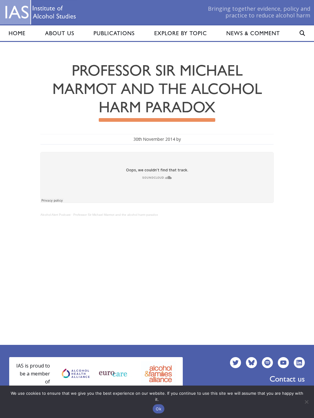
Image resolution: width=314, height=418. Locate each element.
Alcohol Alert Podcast (55, 214)
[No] (306, 402)
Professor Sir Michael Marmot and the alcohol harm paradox (115, 214)
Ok (158, 408)
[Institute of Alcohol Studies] (40, 12)
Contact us (287, 378)
